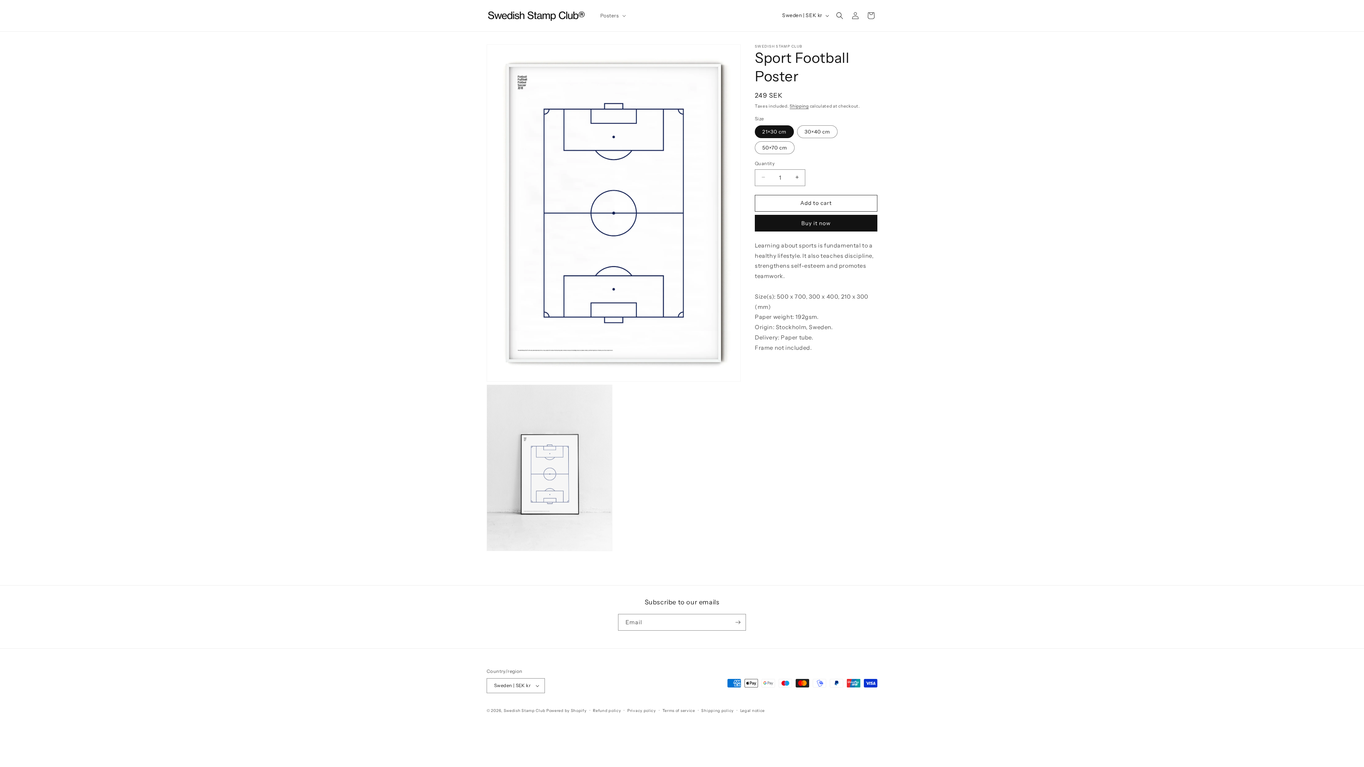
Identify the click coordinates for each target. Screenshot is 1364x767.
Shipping (799, 106)
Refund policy (607, 710)
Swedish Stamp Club (525, 710)
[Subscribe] (738, 622)
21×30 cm (774, 131)
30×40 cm (817, 131)
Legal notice (752, 710)
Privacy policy (641, 710)
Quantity (765, 163)
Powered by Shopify (566, 710)
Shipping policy (717, 710)
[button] (612, 15)
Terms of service (678, 710)
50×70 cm (774, 147)
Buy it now (816, 223)
